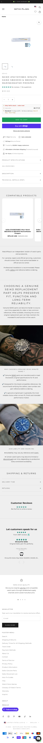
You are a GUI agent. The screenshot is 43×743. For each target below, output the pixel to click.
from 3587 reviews (20, 535)
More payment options (21, 131)
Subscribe (10, 625)
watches (23, 588)
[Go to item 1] (5, 66)
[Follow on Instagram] (9, 716)
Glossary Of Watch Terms (11, 688)
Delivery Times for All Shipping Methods (17, 643)
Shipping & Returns (9, 640)
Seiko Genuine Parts (9, 671)
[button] (6, 87)
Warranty (5, 691)
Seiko (4, 73)
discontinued (8, 459)
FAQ (3, 681)
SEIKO (14, 375)
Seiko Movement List (9, 674)
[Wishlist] (35, 11)
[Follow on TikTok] (25, 716)
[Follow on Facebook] (3, 716)
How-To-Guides (7, 677)
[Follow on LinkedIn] (30, 716)
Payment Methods (9, 650)
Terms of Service (8, 660)
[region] (21, 587)
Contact (5, 657)
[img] (21, 532)
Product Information (9, 667)
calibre (12, 270)
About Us (5, 653)
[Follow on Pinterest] (14, 716)
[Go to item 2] (12, 66)
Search (4, 636)
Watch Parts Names (9, 684)
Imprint (5, 694)
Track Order (6, 647)
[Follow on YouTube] (19, 716)
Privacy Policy (7, 664)
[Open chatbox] (38, 739)
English (33, 722)
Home (4, 16)
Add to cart (22, 119)
